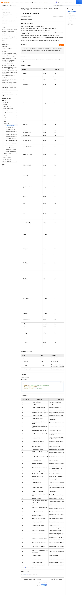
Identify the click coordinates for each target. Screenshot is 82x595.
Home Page (23, 8)
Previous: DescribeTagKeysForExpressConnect (31, 579)
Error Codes (25, 567)
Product (61, 16)
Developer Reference (37, 8)
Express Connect (12, 5)
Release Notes (26, 574)
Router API (56, 8)
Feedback (44, 585)
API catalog (51, 8)
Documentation (5, 5)
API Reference (44, 8)
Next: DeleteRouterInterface (56, 579)
